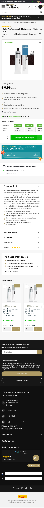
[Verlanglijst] (35, 7)
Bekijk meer (32, 465)
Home (3, 22)
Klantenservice (22, 374)
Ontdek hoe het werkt (12, 271)
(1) (11, 26)
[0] (40, 7)
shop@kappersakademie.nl (15, 422)
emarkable (31, 502)
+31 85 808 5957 (11, 410)
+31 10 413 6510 (11, 416)
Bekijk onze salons (22, 380)
